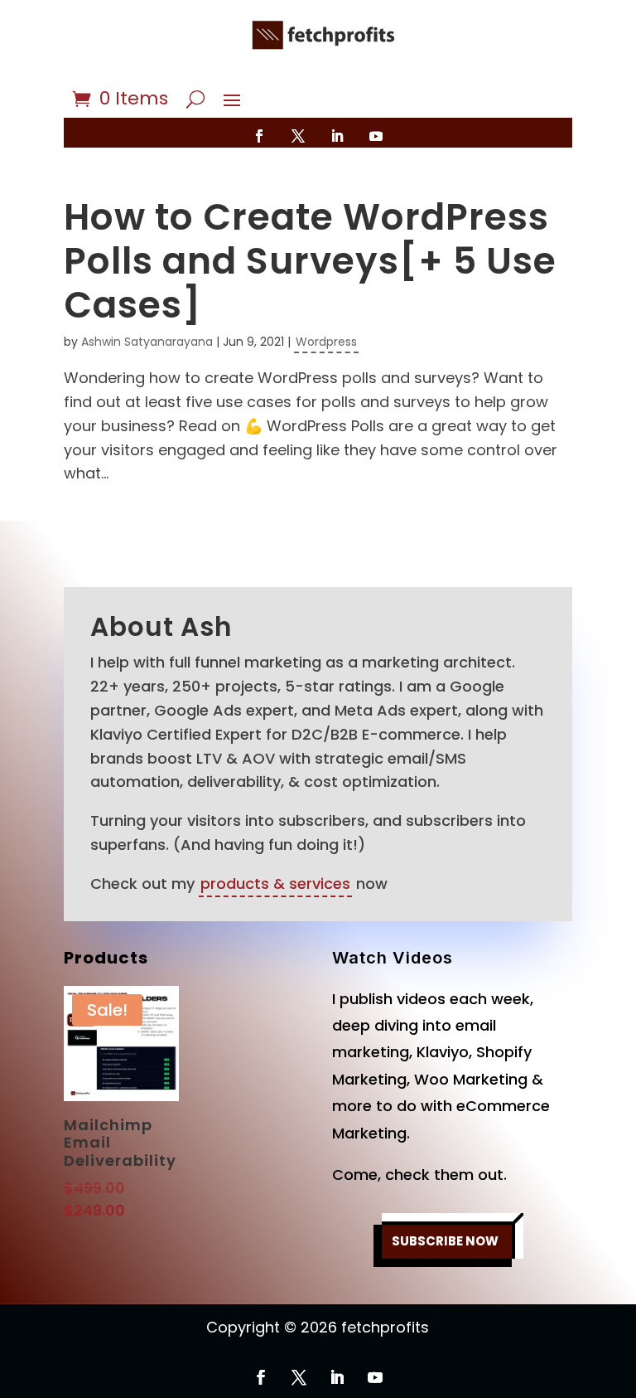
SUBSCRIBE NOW (445, 1241)
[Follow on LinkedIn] (337, 136)
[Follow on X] (298, 136)
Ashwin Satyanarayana (147, 341)
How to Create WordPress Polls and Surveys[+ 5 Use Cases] (310, 261)
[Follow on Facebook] (259, 136)
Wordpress (326, 341)
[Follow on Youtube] (376, 136)
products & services (275, 883)
